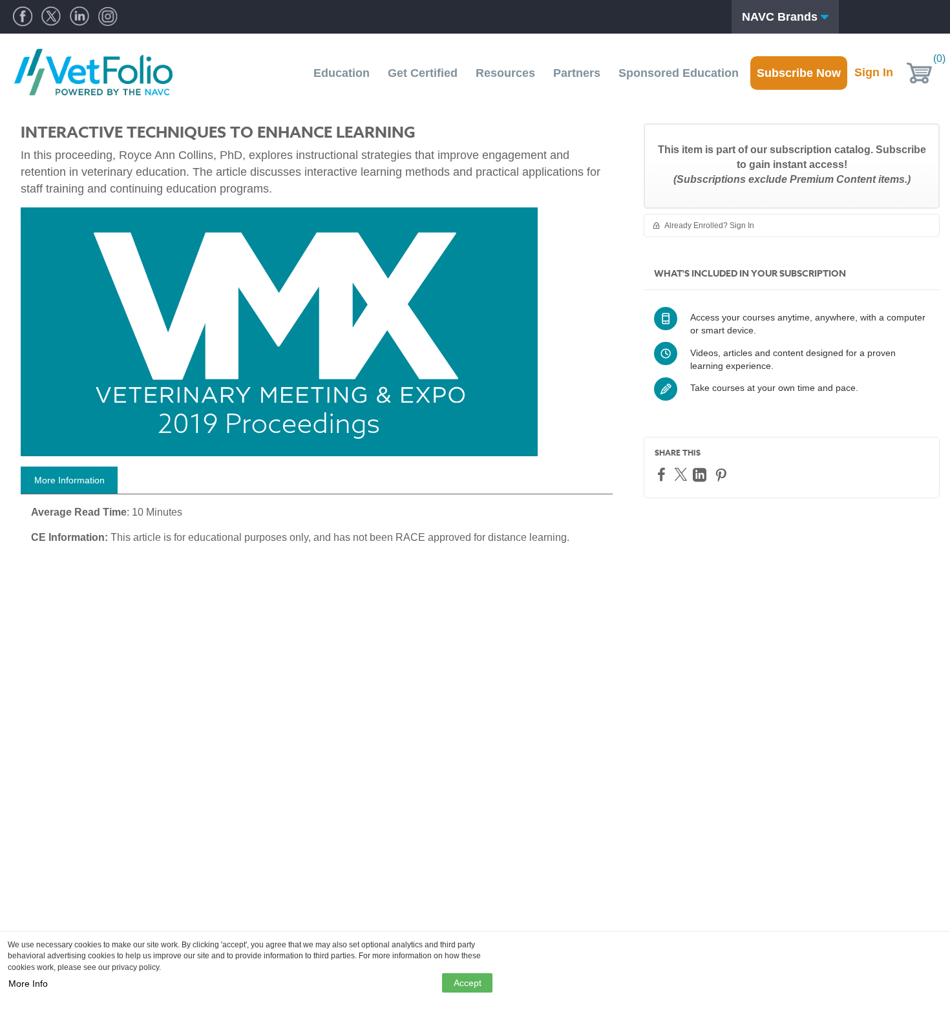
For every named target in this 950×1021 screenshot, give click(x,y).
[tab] (69, 480)
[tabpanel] (317, 530)
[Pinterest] (722, 474)
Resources (505, 73)
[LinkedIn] (701, 474)
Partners (576, 73)
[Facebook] (663, 474)
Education (341, 73)
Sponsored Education (678, 73)
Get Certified (423, 73)
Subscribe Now (799, 73)
